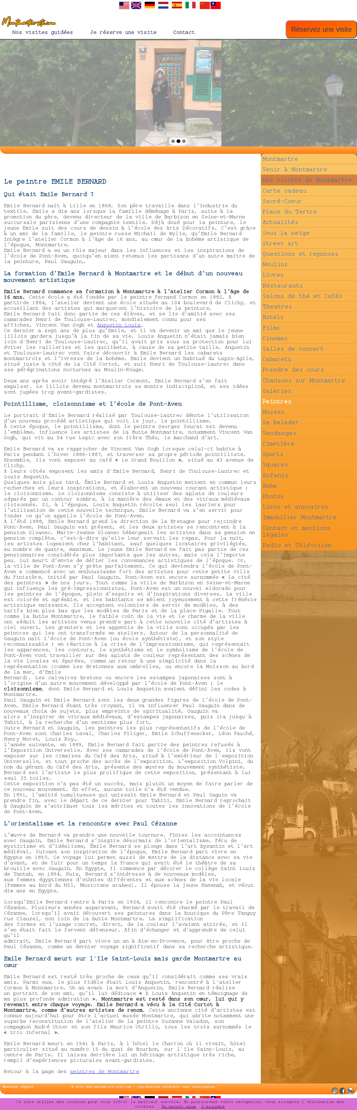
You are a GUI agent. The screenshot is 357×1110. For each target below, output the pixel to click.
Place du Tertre (290, 212)
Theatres (277, 306)
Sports (273, 454)
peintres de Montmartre (104, 1071)
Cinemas (275, 338)
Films (271, 328)
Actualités (280, 222)
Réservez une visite (321, 29)
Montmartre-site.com (27, 23)
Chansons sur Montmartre (304, 380)
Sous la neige (286, 233)
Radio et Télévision (297, 545)
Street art (280, 243)
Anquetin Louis (119, 325)
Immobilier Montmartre (300, 517)
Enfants (275, 475)
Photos (273, 496)
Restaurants (283, 285)
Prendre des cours (293, 370)
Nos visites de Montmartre (307, 180)
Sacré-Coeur (282, 201)
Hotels (273, 317)
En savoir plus (178, 1106)
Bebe (270, 486)
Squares (275, 464)
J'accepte (213, 1106)
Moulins (275, 264)
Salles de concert (293, 349)
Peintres (277, 401)
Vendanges (279, 433)
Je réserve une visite (123, 32)
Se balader (281, 422)
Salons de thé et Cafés (302, 296)
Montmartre (280, 159)
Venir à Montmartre (295, 169)
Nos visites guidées (42, 32)
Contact (184, 32)
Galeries (277, 391)
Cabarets (277, 359)
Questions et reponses (301, 254)
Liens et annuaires (295, 507)
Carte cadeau (285, 191)
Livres (273, 275)
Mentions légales (18, 1086)
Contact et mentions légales (297, 531)
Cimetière (279, 444)
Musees (274, 412)
